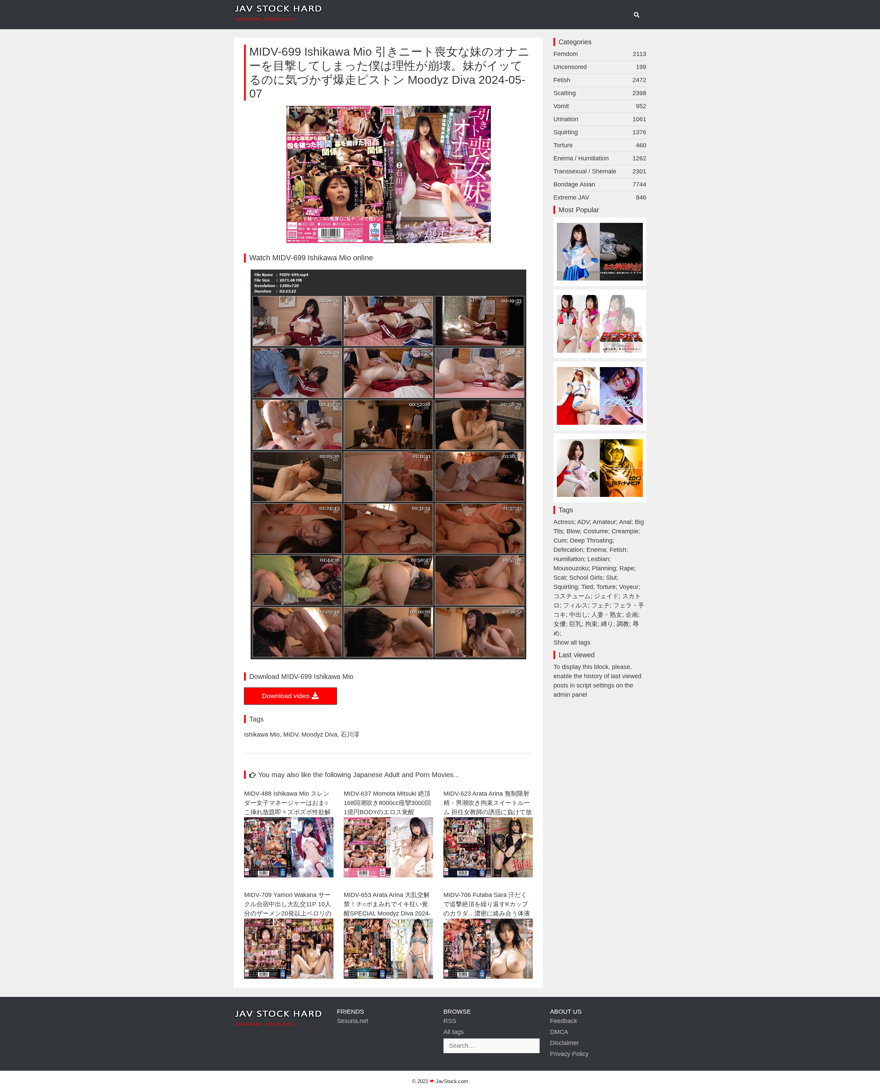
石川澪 (350, 734)
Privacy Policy (569, 1053)
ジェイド (606, 596)
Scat (559, 577)
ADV (583, 522)
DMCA (559, 1031)
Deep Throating (591, 540)
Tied (587, 586)
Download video (286, 695)
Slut (611, 577)
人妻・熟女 (606, 614)
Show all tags (571, 642)
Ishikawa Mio (262, 734)
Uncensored (599, 67)
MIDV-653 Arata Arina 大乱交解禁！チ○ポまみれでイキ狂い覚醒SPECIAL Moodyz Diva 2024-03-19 (387, 905)
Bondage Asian (599, 184)
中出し (578, 614)
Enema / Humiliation (599, 158)
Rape (626, 568)
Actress (563, 522)
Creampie (625, 531)
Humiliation (568, 559)
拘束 (591, 624)
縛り (607, 624)
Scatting (599, 93)
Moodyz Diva (319, 734)
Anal (625, 522)
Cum (559, 540)
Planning (604, 568)
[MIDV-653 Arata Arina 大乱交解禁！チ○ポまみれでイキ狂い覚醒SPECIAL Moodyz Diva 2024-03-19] (388, 976)
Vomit (599, 106)
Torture (599, 145)
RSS (449, 1020)
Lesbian (598, 559)
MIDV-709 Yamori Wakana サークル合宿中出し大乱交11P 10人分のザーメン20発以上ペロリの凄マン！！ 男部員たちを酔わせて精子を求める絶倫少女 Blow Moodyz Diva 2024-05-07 (288, 905)
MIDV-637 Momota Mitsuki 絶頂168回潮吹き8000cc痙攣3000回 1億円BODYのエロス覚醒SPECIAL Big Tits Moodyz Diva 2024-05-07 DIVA (387, 803)
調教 (623, 624)
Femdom (599, 53)
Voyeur (628, 586)
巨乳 (575, 624)
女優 (559, 624)
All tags (453, 1031)
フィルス (575, 605)
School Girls (586, 577)
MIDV (290, 734)
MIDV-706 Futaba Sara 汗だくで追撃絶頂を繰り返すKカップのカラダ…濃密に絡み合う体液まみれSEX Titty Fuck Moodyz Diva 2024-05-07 (486, 905)
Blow (573, 531)
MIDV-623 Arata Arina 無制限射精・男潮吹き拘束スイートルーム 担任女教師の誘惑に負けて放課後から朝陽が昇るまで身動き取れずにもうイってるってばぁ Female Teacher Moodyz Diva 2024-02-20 (487, 803)
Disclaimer (564, 1042)
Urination (599, 119)
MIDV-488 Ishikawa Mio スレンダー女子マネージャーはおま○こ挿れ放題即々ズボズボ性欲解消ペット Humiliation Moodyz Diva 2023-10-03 (287, 803)
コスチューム (572, 596)
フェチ (600, 605)
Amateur (604, 522)
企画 (632, 614)
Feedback (563, 1020)
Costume (595, 531)
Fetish (599, 80)
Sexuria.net (352, 1020)
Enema (596, 549)
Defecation (568, 549)
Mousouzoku (570, 568)
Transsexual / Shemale (599, 171)
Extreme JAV (599, 197)
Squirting (599, 132)
